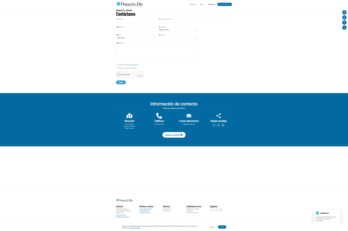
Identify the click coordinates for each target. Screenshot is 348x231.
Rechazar (212, 227)
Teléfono (121, 27)
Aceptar (222, 227)
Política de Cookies (135, 228)
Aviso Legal (190, 211)
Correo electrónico (166, 19)
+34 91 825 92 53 (159, 124)
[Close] (340, 210)
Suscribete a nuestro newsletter (127, 68)
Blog (201, 4)
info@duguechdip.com (188, 124)
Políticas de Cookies (192, 212)
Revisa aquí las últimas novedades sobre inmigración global (145, 210)
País (120, 35)
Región (163, 35)
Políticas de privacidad (193, 209)
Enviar (121, 82)
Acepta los (128, 65)
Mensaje (121, 43)
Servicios (192, 4)
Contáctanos (166, 211)
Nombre (120, 19)
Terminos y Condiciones (131, 65)
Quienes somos (167, 209)
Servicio (163, 27)
